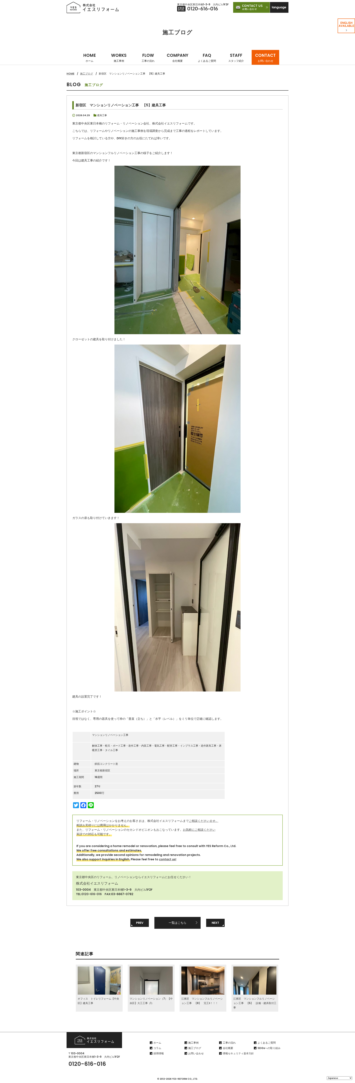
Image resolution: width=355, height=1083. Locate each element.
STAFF (236, 58)
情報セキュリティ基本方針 (238, 1053)
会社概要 (228, 1048)
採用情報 (158, 1053)
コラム (157, 1048)
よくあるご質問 (267, 1042)
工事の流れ (229, 1042)
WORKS (118, 58)
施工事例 (193, 1042)
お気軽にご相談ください (199, 830)
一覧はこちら (177, 923)
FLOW (148, 58)
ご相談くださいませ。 (203, 821)
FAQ (207, 58)
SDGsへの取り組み (269, 1048)
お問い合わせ (196, 1053)
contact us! (167, 859)
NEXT (215, 923)
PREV (139, 923)
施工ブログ (86, 73)
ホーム (157, 1042)
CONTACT (265, 58)
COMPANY (177, 58)
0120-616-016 (92, 894)
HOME (89, 58)
